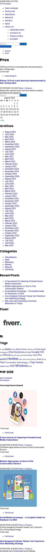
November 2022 (12, 230)
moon (25, 355)
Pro (40, 354)
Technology (22, 362)
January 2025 (10, 166)
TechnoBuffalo (10, 362)
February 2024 (11, 193)
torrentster (4, 380)
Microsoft (20, 355)
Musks (30, 355)
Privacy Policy (16, 36)
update (2, 366)
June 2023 (9, 213)
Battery (13, 349)
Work (30, 366)
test (28, 362)
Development (4, 352)
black (18, 349)
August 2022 (10, 238)
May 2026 (9, 137)
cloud (23, 349)
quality (3, 359)
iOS (42, 351)
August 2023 (10, 208)
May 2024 (9, 186)
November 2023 (12, 201)
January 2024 (10, 196)
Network (9, 17)
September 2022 (12, 235)
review (12, 358)
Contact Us (15, 32)
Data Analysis (11, 8)
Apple (8, 349)
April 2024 (9, 188)
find (24, 352)
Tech (2, 362)
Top (32, 362)
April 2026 (9, 139)
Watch (8, 366)
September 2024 (12, 176)
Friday (28, 352)
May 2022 (9, 245)
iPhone (7, 354)
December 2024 (12, 169)
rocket (20, 359)
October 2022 (11, 233)
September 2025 (12, 147)
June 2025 (9, 154)
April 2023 (9, 218)
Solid (39, 359)
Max (15, 355)
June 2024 (9, 184)
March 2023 (10, 221)
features (18, 352)
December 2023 (12, 198)
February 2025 (11, 164)
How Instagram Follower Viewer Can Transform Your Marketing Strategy (25, 297)
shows (24, 359)
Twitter (39, 362)
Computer (29, 349)
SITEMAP (14, 39)
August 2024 (10, 179)
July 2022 (9, 240)
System (44, 359)
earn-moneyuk (6, 378)
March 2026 (10, 142)
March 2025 (10, 161)
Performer (10, 11)
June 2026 (9, 134)
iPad (1, 355)
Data (38, 349)
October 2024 (11, 174)
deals (43, 349)
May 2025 (9, 156)
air (1, 349)
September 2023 (12, 206)
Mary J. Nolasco (25, 88)
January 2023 (10, 226)
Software (33, 359)
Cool (34, 349)
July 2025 (9, 151)
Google (35, 351)
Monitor (8, 20)
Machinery (10, 14)
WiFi (12, 366)
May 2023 (9, 216)
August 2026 (10, 132)
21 (12, 112)
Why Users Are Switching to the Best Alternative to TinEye (20, 302)
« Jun (2, 120)
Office (35, 355)
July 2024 (9, 181)
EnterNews (18, 551)
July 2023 (9, 211)
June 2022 (9, 243)
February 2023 (11, 223)
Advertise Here (17, 29)
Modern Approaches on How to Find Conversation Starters (20, 287)
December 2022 (12, 228)
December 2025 (12, 144)
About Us (9, 26)
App (3, 349)
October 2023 (11, 203)
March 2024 (10, 191)
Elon (11, 351)
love (12, 355)
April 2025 (9, 159)
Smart (28, 359)
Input (7, 23)
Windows (21, 365)
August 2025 (10, 149)
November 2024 (12, 171)
